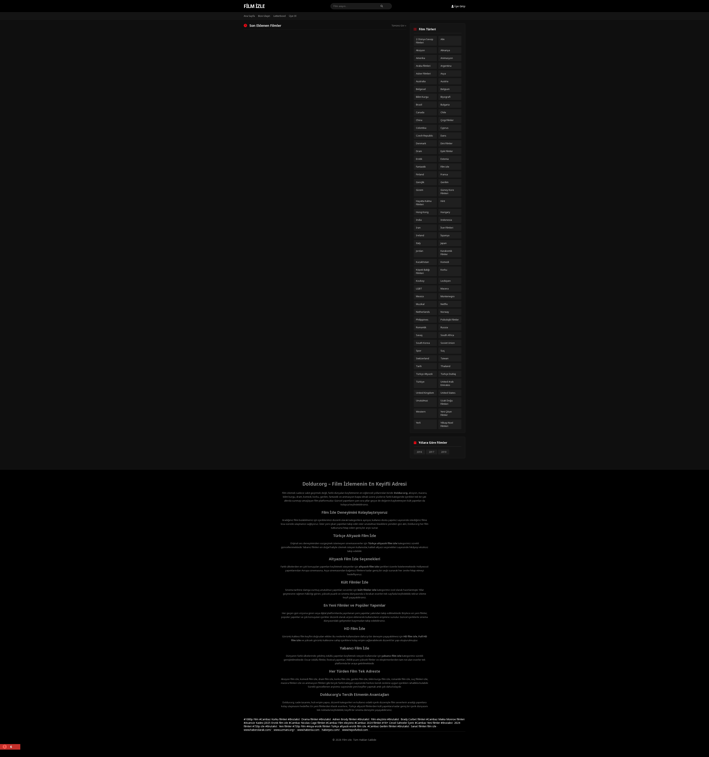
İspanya (445, 235)
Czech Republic (424, 135)
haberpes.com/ (331, 730)
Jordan (419, 251)
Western (421, 411)
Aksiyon (420, 50)
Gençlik (420, 182)
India (419, 219)
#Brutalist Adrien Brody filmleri (338, 719)
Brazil (419, 104)
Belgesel (421, 89)
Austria (444, 81)
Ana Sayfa (249, 16)
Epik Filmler (447, 151)
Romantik (421, 327)
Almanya (445, 50)
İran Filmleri (447, 227)
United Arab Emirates (447, 383)
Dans (443, 135)
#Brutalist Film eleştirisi (372, 719)
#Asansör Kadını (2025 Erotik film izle (266, 722)
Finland (420, 174)
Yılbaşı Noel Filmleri (447, 424)
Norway (445, 311)
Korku (444, 269)
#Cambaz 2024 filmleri (368, 722)
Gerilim (444, 182)
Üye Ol (292, 16)
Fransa (444, 174)
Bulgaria (445, 104)
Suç (443, 350)
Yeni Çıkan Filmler (446, 413)
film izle (431, 726)
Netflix (444, 304)
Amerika (420, 58)
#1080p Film (251, 719)
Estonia (445, 159)
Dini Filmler (447, 143)
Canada (420, 112)
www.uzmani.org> (284, 730)
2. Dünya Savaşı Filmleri (424, 40)
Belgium (445, 89)
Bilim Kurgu (422, 96)
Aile (443, 39)
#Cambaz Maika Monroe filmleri (445, 719)
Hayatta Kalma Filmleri (423, 202)
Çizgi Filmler (447, 120)
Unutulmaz (422, 400)
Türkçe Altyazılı (424, 374)
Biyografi (446, 96)
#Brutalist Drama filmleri (303, 719)
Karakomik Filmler (446, 252)
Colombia (421, 127)
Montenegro (448, 296)
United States (448, 392)
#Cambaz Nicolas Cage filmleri (307, 722)
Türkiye (420, 381)
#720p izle (258, 726)
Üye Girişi (459, 6)
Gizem (419, 190)
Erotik (419, 159)
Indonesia (446, 219)
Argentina (446, 65)
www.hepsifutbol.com (355, 730)
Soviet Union (448, 343)
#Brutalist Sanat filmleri (412, 726)
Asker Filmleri (423, 73)
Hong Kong (422, 212)
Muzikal (420, 304)
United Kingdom (425, 392)
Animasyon (447, 58)
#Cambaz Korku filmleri (273, 719)
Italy (418, 243)
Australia (421, 81)
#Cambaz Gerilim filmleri (382, 726)
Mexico (420, 296)
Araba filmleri (423, 65)
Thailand (445, 366)
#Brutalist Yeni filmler (278, 726)
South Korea (423, 343)
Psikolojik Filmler (450, 319)
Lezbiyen (446, 280)
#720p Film (299, 726)
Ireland (420, 235)
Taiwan (444, 358)
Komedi (445, 262)
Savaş (419, 335)
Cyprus (444, 127)
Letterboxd (279, 16)
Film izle (254, 6)
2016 (419, 451)
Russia (444, 327)
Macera (445, 288)
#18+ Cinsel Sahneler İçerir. (398, 722)
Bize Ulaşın (264, 16)
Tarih (419, 366)
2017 (431, 451)
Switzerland (422, 358)
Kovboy (420, 280)
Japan (444, 243)
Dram (419, 151)
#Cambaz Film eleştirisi (340, 722)
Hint (443, 201)
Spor (418, 350)
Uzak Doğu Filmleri (447, 402)
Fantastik (421, 166)
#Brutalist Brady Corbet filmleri (406, 719)
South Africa (447, 335)
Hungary (445, 212)
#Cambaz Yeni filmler (428, 722)
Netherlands (423, 311)
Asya (443, 73)
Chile (443, 112)
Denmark (421, 143)
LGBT (419, 288)
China (419, 120)
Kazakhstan (422, 262)
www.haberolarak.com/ (257, 730)
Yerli (418, 422)
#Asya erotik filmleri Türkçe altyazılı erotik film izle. (336, 726)
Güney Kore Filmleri (447, 191)
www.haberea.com (308, 730)
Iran (418, 227)
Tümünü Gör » (398, 25)
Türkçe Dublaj (448, 374)
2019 (443, 451)
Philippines (422, 319)
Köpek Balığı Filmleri (423, 271)
